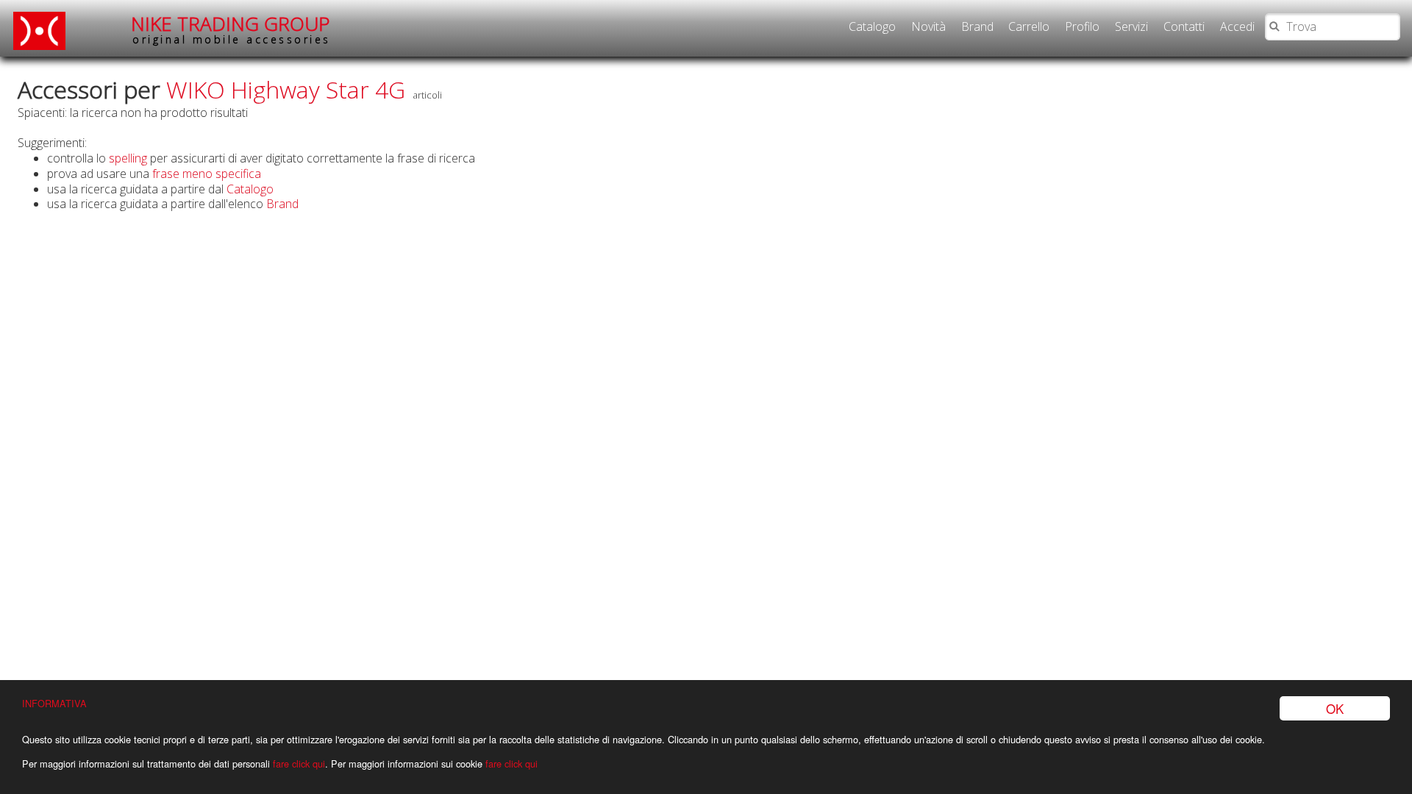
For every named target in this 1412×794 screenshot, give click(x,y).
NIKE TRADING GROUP (231, 29)
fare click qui (299, 763)
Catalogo (872, 26)
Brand (977, 26)
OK (1335, 708)
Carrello (1028, 26)
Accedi (1237, 26)
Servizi (1131, 26)
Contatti (1184, 26)
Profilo (1082, 26)
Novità (928, 26)
